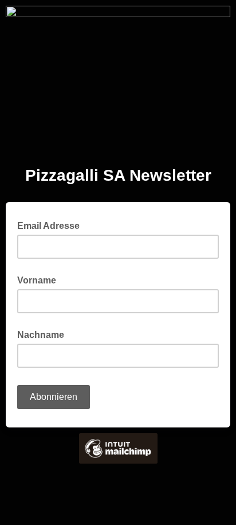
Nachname (40, 335)
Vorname (36, 280)
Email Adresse (51, 225)
